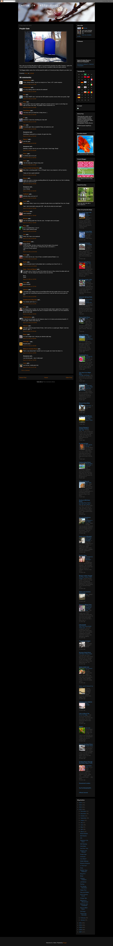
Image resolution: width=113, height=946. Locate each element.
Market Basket (84, 833)
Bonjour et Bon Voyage (85, 575)
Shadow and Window (83, 851)
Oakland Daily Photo (85, 462)
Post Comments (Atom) (49, 381)
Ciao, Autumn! (88, 668)
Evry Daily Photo (83, 334)
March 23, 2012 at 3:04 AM (29, 91)
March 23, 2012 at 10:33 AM (30, 259)
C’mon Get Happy (83, 715)
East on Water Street (84, 908)
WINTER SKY (88, 232)
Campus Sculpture (83, 879)
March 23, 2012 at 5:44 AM (29, 129)
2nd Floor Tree (84, 848)
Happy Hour (83, 890)
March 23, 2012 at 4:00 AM (29, 114)
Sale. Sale (81, 430)
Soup (81, 868)
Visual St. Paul (83, 384)
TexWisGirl (26, 194)
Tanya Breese (26, 110)
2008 (80, 929)
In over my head (83, 443)
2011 (80, 923)
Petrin (87, 318)
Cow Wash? (83, 858)
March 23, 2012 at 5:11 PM (29, 303)
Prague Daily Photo (84, 317)
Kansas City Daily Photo (86, 744)
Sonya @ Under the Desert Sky (31, 168)
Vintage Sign (83, 898)
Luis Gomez (26, 211)
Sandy (24, 254)
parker (24, 160)
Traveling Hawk (27, 80)
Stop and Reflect (84, 892)
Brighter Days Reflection (83, 870)
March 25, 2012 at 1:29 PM (29, 353)
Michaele (25, 218)
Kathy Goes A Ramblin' (85, 536)
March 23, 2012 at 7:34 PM (29, 314)
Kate (24, 94)
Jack (24, 307)
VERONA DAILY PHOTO (85, 702)
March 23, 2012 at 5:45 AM (29, 136)
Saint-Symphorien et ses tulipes (88, 520)
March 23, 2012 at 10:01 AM (30, 251)
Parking (82, 884)
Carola (24, 363)
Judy (24, 125)
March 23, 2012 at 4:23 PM (29, 296)
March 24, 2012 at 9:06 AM (29, 331)
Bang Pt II (82, 873)
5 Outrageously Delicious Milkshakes (89, 558)
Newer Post (22, 377)
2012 (80, 809)
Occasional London (84, 783)
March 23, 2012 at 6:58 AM (29, 198)
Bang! (81, 876)
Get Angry (82, 911)
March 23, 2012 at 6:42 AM (29, 175)
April (82, 829)
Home (46, 377)
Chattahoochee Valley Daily (30, 299)
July (82, 822)
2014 (80, 805)
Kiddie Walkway (84, 861)
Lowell (25, 201)
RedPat (25, 262)
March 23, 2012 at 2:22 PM (29, 286)
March (82, 831)
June (82, 824)
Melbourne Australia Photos (30, 348)
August (83, 820)
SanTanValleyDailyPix (85, 788)
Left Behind (83, 882)
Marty (24, 225)
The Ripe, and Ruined (84, 375)
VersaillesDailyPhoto (85, 517)
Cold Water (83, 846)
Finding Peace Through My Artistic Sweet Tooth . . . (85, 763)
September (84, 818)
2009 (80, 927)
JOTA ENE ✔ (26, 341)
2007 (80, 932)
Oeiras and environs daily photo (84, 592)
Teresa (24, 282)
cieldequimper (27, 87)
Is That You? (83, 865)
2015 (80, 802)
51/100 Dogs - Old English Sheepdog (88, 539)
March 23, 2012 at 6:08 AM (29, 150)
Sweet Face (88, 405)
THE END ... (88, 728)
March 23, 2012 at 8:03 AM (29, 231)
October (83, 815)
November (83, 813)
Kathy (24, 101)
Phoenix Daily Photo (85, 262)
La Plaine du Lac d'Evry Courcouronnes (89, 337)
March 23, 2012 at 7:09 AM (29, 215)
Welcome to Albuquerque (84, 901)
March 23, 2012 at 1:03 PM (29, 279)
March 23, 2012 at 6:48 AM (29, 191)
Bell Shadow (83, 835)
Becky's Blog (82, 555)
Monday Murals (89, 745)
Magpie (25, 334)
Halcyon (25, 178)
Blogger (65, 942)
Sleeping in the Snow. (84, 841)
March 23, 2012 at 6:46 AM (29, 183)
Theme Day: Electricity (83, 914)
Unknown (25, 289)
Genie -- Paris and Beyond (30, 269)
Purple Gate (83, 854)
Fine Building (88, 244)
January (83, 920)
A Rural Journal (83, 792)
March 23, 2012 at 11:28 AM (30, 266)
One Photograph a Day (85, 279)
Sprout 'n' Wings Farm (85, 604)
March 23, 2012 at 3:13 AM (29, 98)
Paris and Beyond (84, 481)
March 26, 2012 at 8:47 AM (29, 367)
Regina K (25, 139)
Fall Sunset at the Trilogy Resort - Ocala (88, 419)
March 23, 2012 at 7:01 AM (29, 208)
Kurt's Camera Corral (84, 895)
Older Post (69, 377)
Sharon (25, 153)
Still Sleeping (83, 844)
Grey (86, 594)
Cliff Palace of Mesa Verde (85, 653)
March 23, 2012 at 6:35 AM (29, 164)
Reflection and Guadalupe (84, 904)
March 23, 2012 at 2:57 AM (29, 84)
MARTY (81, 726)
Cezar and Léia (27, 241)
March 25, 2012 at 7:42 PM (29, 360)
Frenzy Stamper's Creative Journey (84, 428)
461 (81, 838)
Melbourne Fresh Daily (85, 231)
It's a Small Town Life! (85, 212)
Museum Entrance (85, 863)
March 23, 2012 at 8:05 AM (29, 238)
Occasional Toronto (84, 243)
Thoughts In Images (84, 641)
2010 (80, 925)
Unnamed (82, 856)
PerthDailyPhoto (27, 317)
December (83, 811)
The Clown (88, 280)
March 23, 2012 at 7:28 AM (29, 222)
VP (24, 117)
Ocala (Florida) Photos (85, 416)
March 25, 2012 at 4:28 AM (29, 345)
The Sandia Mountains (83, 887)
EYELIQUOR (82, 625)
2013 (80, 807)
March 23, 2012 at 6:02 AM (29, 143)
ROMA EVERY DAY (84, 667)
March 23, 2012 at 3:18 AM (29, 107)
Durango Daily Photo (85, 652)
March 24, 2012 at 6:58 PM (29, 338)
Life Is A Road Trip (84, 713)
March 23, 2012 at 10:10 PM (30, 322)
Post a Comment (26, 370)
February (83, 917)
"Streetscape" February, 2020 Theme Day (89, 387)
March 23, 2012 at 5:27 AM (29, 121)
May (82, 827)
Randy (85, 28)
